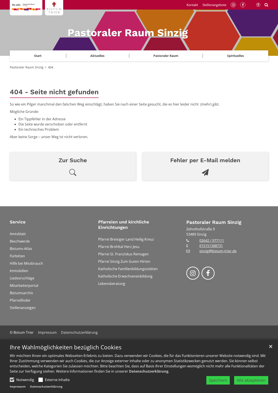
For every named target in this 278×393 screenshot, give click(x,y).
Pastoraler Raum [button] (165, 56)
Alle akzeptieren (251, 380)
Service (18, 222)
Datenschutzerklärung (148, 371)
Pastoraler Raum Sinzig (26, 67)
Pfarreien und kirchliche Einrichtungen (123, 224)
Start (37, 56)
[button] (235, 55)
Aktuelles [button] (97, 56)
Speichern (218, 380)
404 (50, 67)
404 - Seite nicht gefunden (54, 92)
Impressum (18, 386)
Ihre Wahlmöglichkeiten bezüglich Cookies (65, 347)
